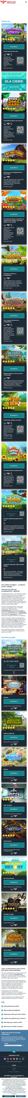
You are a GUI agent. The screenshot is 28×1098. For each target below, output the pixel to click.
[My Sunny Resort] (14, 874)
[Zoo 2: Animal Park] (0, 12)
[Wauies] (14, 765)
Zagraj (14, 46)
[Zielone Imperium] (14, 729)
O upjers (14, 1068)
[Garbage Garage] (14, 910)
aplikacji (16, 620)
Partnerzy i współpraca (14, 1071)
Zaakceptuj (9, 1096)
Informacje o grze (8, 68)
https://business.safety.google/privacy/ (14, 1087)
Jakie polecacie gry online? (11, 1006)
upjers (8, 2)
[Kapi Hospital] (14, 801)
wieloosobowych (18, 974)
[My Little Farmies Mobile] (14, 656)
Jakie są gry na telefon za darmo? (13, 1026)
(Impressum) (8, 1079)
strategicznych (12, 611)
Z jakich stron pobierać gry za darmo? (14, 1018)
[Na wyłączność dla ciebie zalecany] (14, 81)
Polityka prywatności (21, 1084)
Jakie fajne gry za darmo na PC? (13, 1022)
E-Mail (6, 1043)
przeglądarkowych (6, 610)
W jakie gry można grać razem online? (15, 1014)
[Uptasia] (14, 693)
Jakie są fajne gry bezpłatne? (12, 1010)
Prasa (14, 1070)
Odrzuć (20, 1096)
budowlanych (22, 611)
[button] (14, 1051)
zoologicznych (13, 614)
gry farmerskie (22, 613)
